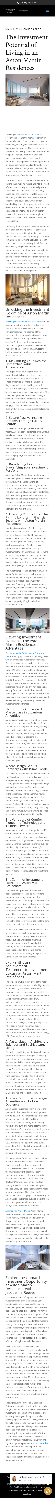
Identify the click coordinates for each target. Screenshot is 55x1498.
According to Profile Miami (18, 1211)
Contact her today (39, 1443)
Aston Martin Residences (30, 134)
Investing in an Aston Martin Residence (23, 321)
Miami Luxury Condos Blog (23, 29)
